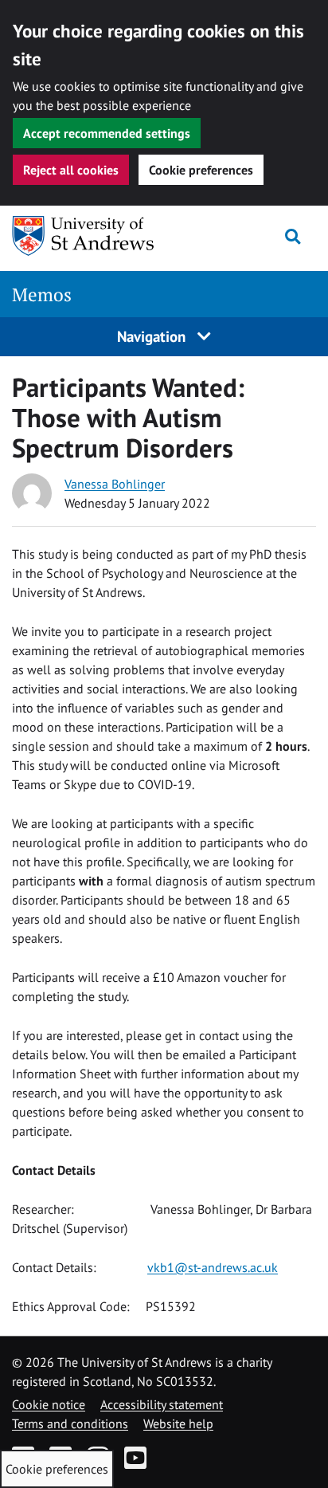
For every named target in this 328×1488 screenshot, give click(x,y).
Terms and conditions (70, 1423)
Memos (42, 294)
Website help (178, 1423)
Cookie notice (48, 1404)
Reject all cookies (71, 170)
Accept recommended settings (106, 133)
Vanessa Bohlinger (114, 484)
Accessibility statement (161, 1404)
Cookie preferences (201, 170)
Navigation (153, 336)
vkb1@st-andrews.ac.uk (212, 1267)
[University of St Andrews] (93, 236)
